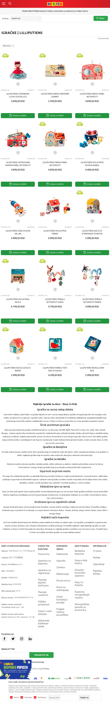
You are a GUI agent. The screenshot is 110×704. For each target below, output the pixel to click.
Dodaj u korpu (19, 116)
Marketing (42, 697)
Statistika (28, 697)
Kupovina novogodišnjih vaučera (82, 594)
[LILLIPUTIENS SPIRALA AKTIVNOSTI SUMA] (55, 275)
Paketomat (62, 554)
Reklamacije (62, 574)
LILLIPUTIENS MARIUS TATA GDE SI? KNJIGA (55, 369)
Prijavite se (41, 655)
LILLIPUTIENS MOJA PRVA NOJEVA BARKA (92, 163)
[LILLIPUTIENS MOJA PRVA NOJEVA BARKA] (92, 138)
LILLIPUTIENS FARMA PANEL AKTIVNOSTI (55, 163)
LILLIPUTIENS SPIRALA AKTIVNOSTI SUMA (55, 300)
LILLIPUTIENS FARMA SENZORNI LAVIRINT (55, 95)
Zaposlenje (98, 564)
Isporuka (60, 560)
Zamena (60, 567)
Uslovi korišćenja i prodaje (62, 599)
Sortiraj (5, 18)
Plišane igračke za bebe (6, 90)
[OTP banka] (54, 678)
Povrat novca (63, 580)
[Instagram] (21, 639)
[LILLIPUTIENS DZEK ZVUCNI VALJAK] (18, 207)
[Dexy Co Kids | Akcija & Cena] (55, 4)
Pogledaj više (55, 12)
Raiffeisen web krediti (55, 10)
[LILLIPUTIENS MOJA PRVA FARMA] (55, 207)
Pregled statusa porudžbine (62, 612)
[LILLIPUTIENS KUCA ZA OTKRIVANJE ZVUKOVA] (92, 207)
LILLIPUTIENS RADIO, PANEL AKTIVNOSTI (92, 95)
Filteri (101, 18)
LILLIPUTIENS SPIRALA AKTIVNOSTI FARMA (92, 300)
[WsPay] (67, 678)
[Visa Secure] (35, 678)
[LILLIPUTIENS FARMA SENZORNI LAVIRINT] (55, 70)
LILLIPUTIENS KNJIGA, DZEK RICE (92, 369)
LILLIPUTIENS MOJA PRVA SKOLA (17, 300)
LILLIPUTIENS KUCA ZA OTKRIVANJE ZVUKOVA (92, 232)
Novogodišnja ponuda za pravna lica (82, 607)
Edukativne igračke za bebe (43, 90)
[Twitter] (13, 639)
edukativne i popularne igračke (90, 418)
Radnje (96, 557)
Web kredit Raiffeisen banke (43, 623)
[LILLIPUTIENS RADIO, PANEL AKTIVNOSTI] (92, 70)
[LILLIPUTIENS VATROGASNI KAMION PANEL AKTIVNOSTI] (18, 138)
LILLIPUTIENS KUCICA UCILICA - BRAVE (18, 369)
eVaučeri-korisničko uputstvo (80, 573)
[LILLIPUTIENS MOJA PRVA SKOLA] (18, 275)
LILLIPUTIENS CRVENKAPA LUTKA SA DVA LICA (17, 95)
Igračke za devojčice (55, 446)
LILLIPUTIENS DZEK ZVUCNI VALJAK (18, 232)
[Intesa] (82, 678)
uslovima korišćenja (35, 662)
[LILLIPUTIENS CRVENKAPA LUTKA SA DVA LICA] (18, 70)
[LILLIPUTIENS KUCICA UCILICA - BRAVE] (18, 344)
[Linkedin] (30, 639)
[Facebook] (4, 639)
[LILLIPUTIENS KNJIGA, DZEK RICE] (92, 344)
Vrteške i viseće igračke (6, 227)
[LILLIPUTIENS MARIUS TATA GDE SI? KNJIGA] (55, 344)
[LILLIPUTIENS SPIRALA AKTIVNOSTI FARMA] (92, 275)
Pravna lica (43, 554)
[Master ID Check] (42, 678)
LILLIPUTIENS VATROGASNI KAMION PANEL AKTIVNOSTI (18, 163)
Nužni (16, 697)
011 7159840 (16, 557)
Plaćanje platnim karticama (43, 582)
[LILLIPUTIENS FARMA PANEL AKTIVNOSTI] (55, 138)
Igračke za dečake (55, 459)
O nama (97, 551)
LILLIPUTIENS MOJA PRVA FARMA (55, 232)
